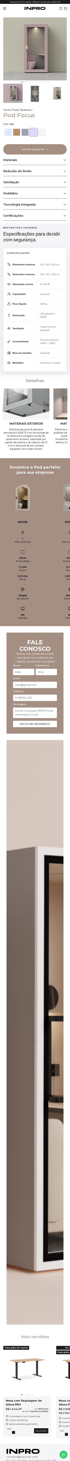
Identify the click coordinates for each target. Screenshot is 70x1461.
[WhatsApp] (63, 1454)
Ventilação (11, 182)
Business (26, 109)
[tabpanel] (35, 299)
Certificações (13, 215)
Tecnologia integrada (19, 204)
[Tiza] (42, 132)
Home (7, 109)
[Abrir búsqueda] (61, 8)
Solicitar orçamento (35, 724)
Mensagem (19, 704)
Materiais (10, 160)
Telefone (18, 691)
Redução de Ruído (17, 171)
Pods (16, 109)
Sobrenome (42, 665)
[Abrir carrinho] (65, 8)
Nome (16, 665)
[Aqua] (8, 132)
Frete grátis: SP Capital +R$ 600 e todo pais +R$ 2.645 (35, 2)
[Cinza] (25, 132)
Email (16, 678)
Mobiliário (10, 193)
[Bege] (16, 132)
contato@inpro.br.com (22, 1456)
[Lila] (33, 132)
